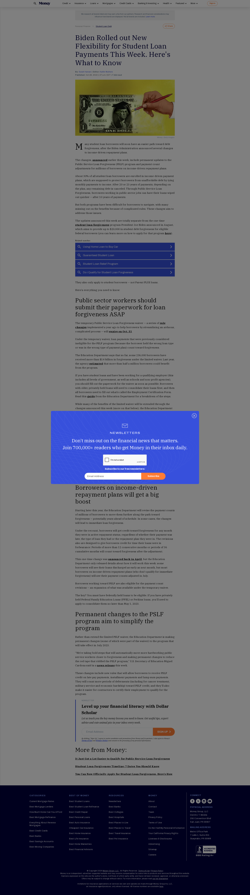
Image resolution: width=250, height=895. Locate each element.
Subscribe (153, 476)
